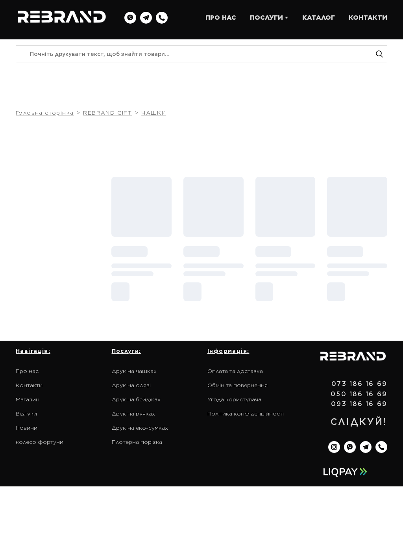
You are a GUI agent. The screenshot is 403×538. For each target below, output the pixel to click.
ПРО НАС (220, 17)
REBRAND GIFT (107, 112)
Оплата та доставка (235, 371)
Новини (26, 428)
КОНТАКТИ (368, 17)
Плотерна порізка (137, 442)
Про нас (27, 371)
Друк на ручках (133, 413)
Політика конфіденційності (245, 413)
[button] (130, 18)
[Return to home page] (62, 18)
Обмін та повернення (237, 385)
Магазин (27, 399)
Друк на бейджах (136, 399)
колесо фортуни (39, 442)
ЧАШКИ (153, 112)
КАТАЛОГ (318, 17)
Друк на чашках (134, 371)
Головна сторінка (45, 112)
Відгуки (26, 413)
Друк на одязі (131, 385)
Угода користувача (234, 399)
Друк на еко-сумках (140, 428)
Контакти (29, 385)
